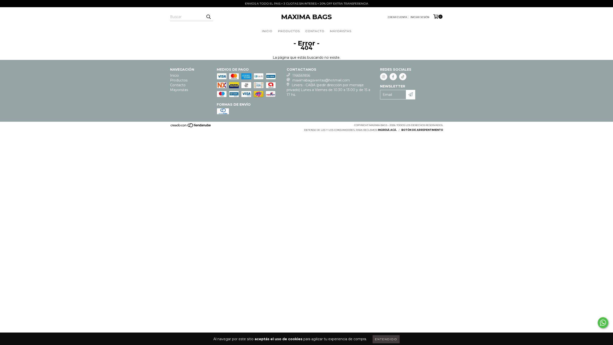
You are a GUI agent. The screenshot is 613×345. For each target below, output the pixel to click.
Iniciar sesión (419, 17)
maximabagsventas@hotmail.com (321, 80)
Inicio (267, 31)
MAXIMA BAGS (306, 17)
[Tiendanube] (191, 126)
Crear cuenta (397, 17)
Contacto (314, 31)
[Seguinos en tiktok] (402, 76)
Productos (289, 31)
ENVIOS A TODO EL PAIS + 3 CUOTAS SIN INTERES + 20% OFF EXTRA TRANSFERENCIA (306, 3)
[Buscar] (208, 16)
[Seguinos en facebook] (393, 76)
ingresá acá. (387, 130)
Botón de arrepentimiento (422, 130)
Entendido (386, 339)
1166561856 (301, 75)
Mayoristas (340, 31)
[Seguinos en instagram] (383, 76)
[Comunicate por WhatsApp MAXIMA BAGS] (603, 322)
